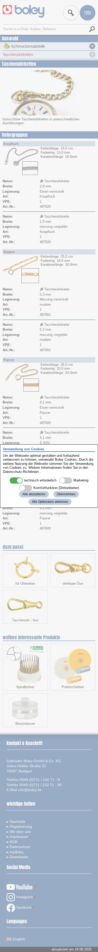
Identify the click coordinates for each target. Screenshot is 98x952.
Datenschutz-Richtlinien (21, 472)
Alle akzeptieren (33, 494)
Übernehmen (66, 494)
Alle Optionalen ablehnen (50, 502)
